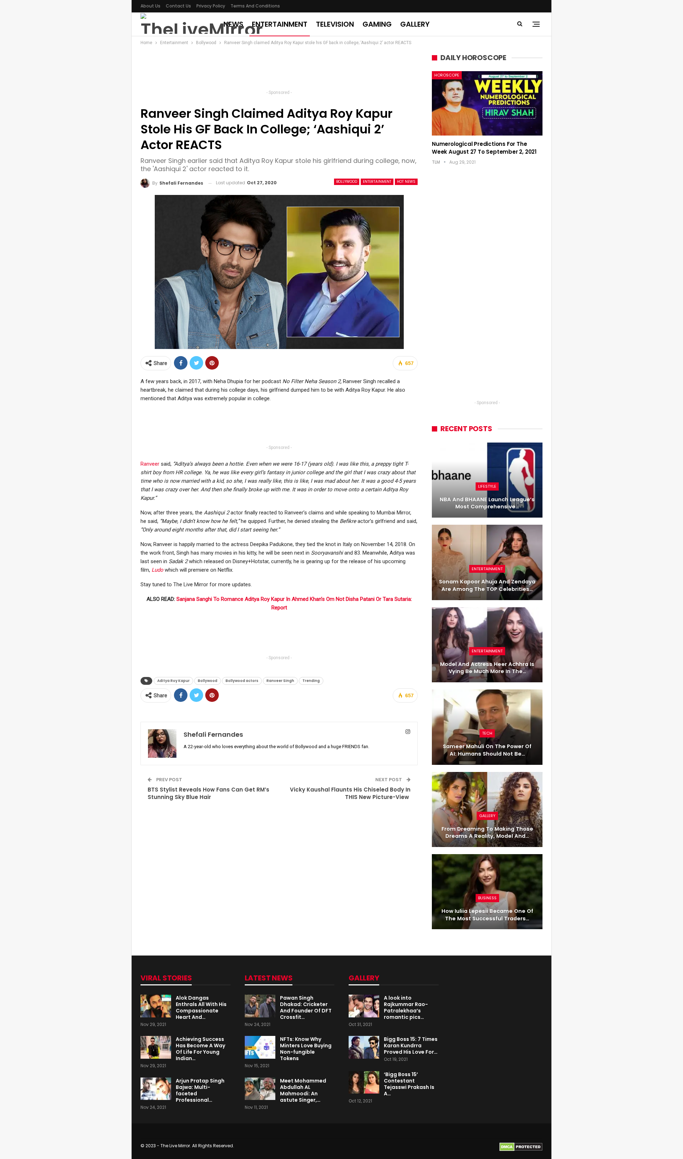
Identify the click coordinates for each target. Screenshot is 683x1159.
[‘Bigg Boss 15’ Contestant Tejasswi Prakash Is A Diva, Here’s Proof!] (364, 1082)
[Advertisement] (279, 70)
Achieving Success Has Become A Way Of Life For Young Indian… (200, 1049)
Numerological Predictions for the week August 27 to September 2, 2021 (484, 147)
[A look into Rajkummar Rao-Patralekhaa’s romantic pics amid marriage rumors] (364, 1006)
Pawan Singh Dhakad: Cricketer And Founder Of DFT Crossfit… (306, 1007)
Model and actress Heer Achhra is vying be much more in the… (487, 668)
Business (487, 898)
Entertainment (279, 24)
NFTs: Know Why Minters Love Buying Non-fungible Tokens (306, 1049)
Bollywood (346, 181)
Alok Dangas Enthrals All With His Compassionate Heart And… (201, 1007)
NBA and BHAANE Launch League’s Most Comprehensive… (487, 503)
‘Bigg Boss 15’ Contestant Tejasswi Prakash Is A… (409, 1084)
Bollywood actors (242, 680)
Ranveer (150, 464)
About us (150, 6)
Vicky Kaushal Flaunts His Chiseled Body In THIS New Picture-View (350, 793)
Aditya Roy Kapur (173, 680)
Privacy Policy (210, 6)
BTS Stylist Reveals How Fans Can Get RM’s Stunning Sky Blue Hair (208, 793)
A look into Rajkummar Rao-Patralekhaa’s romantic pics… (406, 1007)
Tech (487, 733)
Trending (311, 680)
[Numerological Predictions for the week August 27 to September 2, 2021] (487, 103)
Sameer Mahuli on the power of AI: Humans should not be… (487, 750)
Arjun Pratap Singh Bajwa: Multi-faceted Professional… (200, 1090)
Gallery (415, 24)
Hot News (406, 181)
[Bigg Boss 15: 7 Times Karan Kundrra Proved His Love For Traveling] (364, 1047)
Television (335, 24)
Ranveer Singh (280, 680)
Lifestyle (487, 486)
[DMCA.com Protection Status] (520, 1146)
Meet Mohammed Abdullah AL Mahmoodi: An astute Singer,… (303, 1090)
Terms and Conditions (255, 6)
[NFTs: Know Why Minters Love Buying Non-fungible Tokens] (260, 1047)
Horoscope (446, 75)
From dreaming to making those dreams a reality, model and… (487, 832)
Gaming (377, 24)
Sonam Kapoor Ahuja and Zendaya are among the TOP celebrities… (487, 585)
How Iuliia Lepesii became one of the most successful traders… (487, 914)
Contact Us (178, 6)
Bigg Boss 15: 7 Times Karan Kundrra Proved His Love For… (411, 1045)
